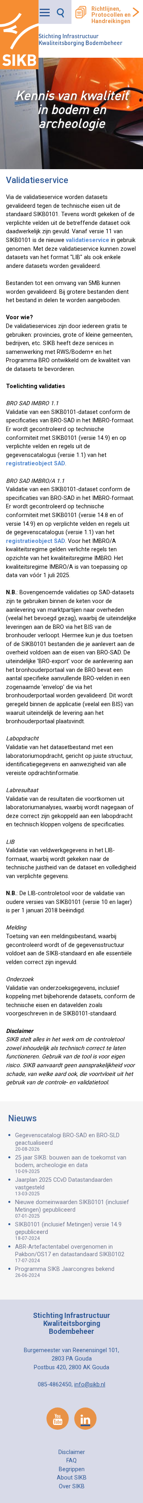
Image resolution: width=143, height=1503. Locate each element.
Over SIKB (72, 1486)
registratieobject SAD (35, 463)
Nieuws (22, 1118)
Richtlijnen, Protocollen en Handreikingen (111, 15)
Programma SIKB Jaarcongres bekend (64, 1272)
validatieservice (87, 240)
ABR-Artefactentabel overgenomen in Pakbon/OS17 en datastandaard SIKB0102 (69, 1253)
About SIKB (72, 1477)
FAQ (71, 1460)
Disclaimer (71, 1452)
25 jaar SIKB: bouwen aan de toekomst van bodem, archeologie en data (70, 1164)
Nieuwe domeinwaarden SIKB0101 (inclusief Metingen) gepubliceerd (72, 1209)
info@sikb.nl (89, 1384)
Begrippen (72, 1469)
